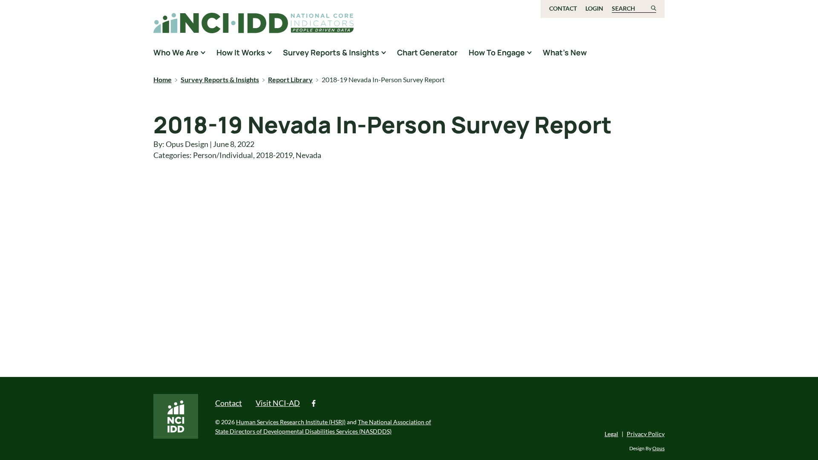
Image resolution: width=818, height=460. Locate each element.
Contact (563, 8)
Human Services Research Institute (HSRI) (291, 422)
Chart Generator (427, 52)
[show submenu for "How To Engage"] (529, 52)
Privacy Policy (646, 433)
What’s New (565, 52)
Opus (658, 448)
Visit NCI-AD (278, 403)
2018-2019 (274, 155)
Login (594, 8)
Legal (611, 433)
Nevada (308, 155)
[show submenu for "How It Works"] (269, 52)
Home (162, 79)
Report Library (290, 79)
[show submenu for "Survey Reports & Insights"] (383, 52)
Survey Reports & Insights (220, 79)
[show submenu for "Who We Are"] (203, 52)
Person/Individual (223, 155)
